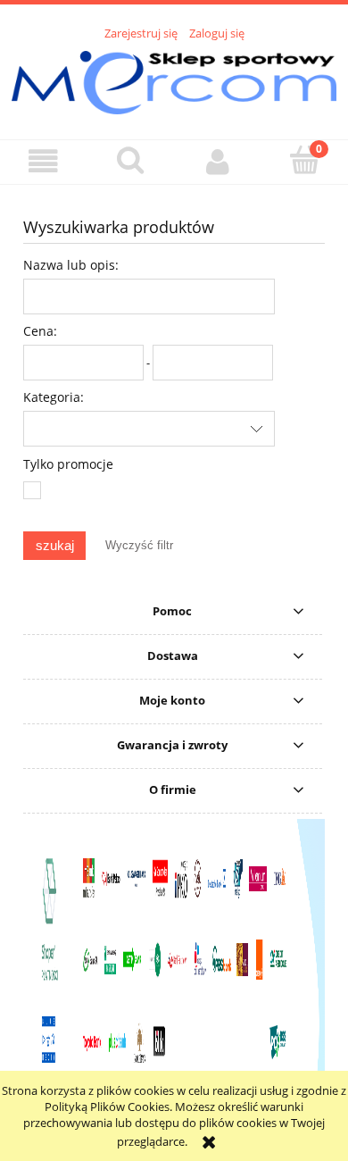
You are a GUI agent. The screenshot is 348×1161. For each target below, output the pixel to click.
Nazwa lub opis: (71, 264)
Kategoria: (53, 396)
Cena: (40, 330)
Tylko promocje (68, 463)
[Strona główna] (174, 80)
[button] (43, 161)
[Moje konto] (217, 161)
